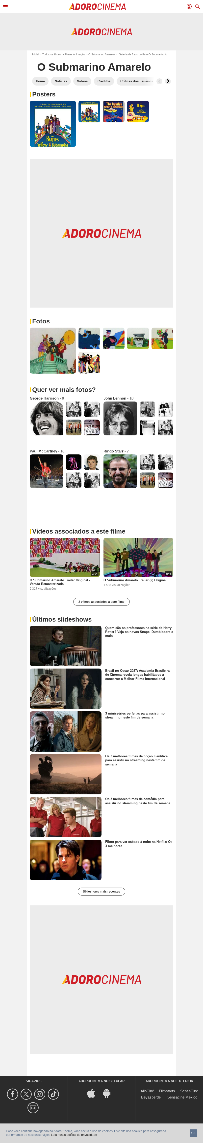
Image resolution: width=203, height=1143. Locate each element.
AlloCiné (147, 1091)
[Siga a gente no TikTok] (54, 1094)
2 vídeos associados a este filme (101, 602)
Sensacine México (182, 1097)
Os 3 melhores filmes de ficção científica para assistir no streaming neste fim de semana (136, 760)
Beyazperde (151, 1097)
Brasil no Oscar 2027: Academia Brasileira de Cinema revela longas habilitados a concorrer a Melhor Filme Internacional (137, 675)
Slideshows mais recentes (101, 891)
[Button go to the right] (168, 81)
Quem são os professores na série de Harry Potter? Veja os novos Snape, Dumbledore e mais (139, 632)
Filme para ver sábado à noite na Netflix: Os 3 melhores (138, 844)
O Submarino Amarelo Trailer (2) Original (135, 580)
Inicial (35, 54)
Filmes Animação (75, 54)
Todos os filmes (51, 54)
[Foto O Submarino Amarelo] (53, 124)
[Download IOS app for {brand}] (94, 1093)
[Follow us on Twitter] (27, 1094)
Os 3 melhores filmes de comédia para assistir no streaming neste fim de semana (137, 801)
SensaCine (189, 1091)
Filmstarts (167, 1091)
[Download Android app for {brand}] (109, 1093)
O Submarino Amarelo (101, 54)
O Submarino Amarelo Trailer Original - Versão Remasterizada (60, 582)
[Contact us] (33, 1107)
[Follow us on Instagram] (40, 1094)
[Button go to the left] (159, 81)
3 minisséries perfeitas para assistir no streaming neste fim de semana (135, 715)
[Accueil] (97, 6)
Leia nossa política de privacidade (74, 1135)
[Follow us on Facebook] (13, 1094)
